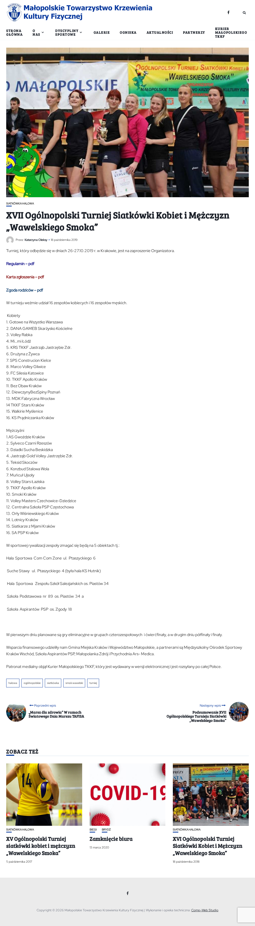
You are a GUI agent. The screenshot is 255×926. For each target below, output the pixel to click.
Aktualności (160, 32)
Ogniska (128, 32)
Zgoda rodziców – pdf (24, 290)
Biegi (93, 829)
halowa (12, 683)
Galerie (102, 32)
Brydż (106, 829)
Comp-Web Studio (204, 910)
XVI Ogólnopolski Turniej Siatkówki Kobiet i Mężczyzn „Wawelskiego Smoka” (207, 845)
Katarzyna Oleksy (36, 240)
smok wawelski (74, 683)
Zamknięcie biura (111, 838)
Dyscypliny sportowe (66, 32)
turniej (93, 683)
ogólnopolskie (32, 683)
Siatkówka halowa (20, 203)
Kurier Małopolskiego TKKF (231, 32)
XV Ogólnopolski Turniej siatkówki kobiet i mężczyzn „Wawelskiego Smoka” (40, 845)
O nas (36, 32)
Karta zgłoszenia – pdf (25, 276)
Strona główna (14, 32)
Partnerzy (194, 32)
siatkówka (53, 683)
